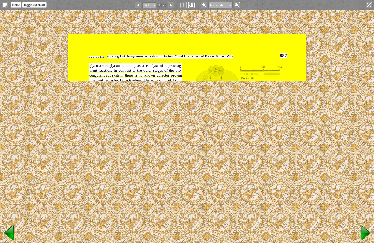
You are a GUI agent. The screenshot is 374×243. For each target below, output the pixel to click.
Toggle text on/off (34, 5)
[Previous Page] (138, 5)
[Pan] (191, 5)
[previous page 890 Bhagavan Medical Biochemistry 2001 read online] (9, 240)
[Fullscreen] (369, 5)
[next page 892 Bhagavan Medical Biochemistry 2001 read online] (365, 240)
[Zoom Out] (204, 5)
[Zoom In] (237, 5)
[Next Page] (171, 5)
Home (16, 5)
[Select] (183, 5)
